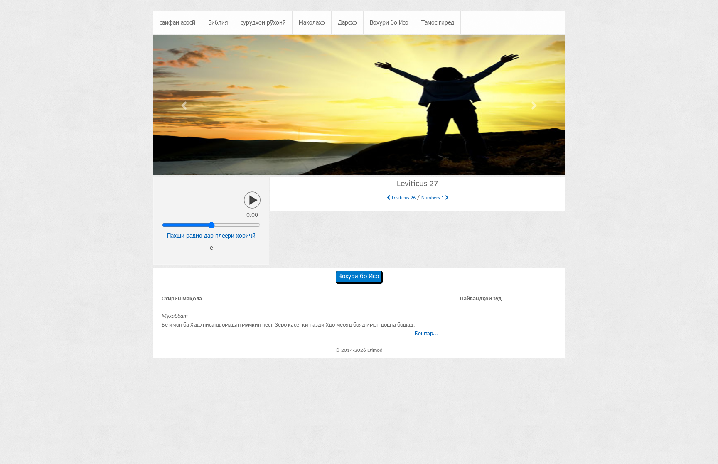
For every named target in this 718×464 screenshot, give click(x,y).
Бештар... (426, 334)
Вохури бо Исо (389, 22)
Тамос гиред (437, 22)
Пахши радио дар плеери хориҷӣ (211, 235)
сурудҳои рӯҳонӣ (263, 22)
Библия (218, 22)
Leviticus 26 (403, 198)
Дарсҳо (347, 22)
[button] (184, 105)
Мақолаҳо (312, 22)
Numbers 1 (433, 198)
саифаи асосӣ (177, 22)
